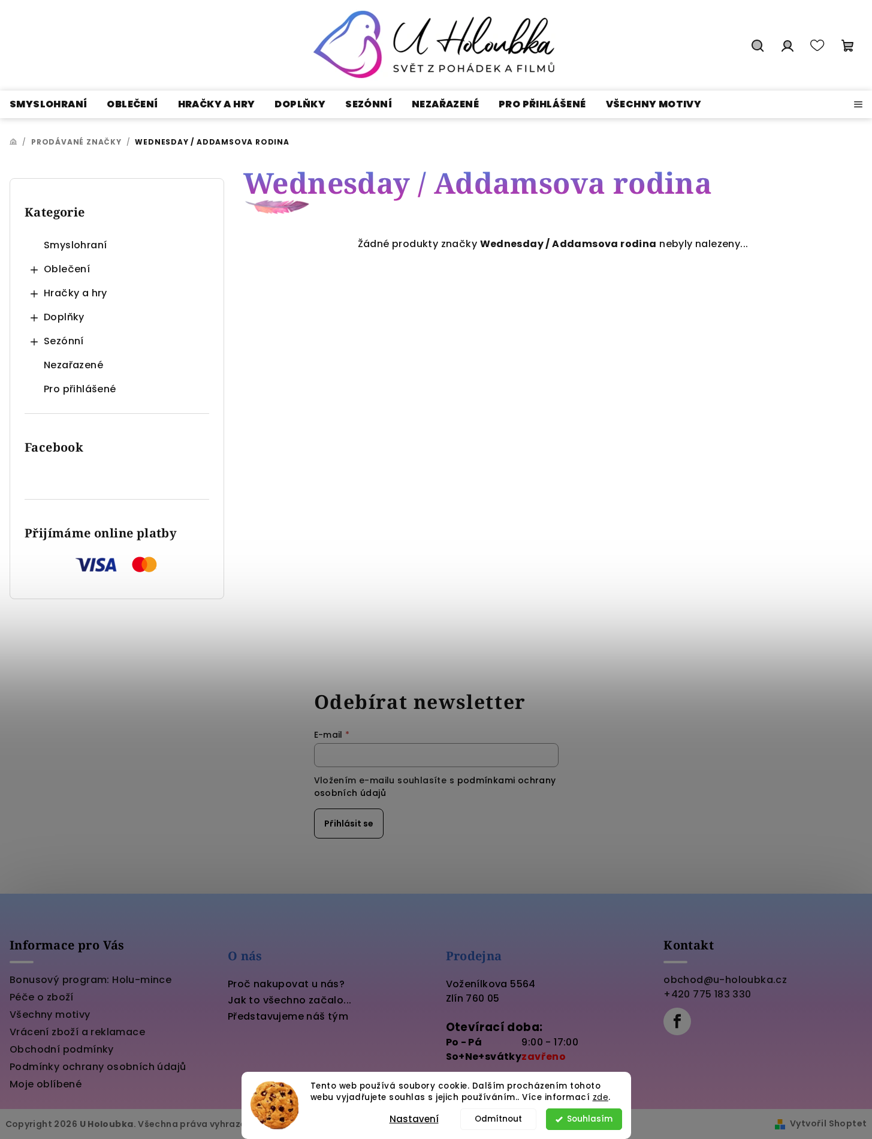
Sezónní (64, 341)
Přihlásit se (348, 824)
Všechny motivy (50, 1014)
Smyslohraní (75, 245)
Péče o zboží (42, 997)
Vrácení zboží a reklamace (77, 1032)
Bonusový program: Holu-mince (90, 980)
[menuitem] (48, 104)
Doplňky (64, 317)
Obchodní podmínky (62, 1049)
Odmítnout (498, 1119)
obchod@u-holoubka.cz (725, 980)
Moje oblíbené (46, 1084)
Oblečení (67, 269)
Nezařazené (73, 365)
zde (601, 1097)
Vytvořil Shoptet (828, 1123)
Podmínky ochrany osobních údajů (98, 1067)
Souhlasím (589, 1119)
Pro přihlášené (80, 389)
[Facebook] (677, 1021)
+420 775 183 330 (707, 994)
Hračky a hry (75, 293)
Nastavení (414, 1119)
